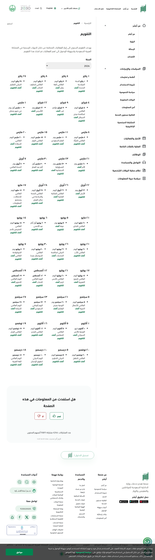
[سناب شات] (12, 517)
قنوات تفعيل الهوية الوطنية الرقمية (80, 506)
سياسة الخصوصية (100, 488)
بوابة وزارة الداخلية (57, 480)
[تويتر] (27, 517)
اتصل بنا (82, 485)
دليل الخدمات (99, 8)
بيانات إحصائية (102, 514)
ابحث (37, 8)
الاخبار (104, 496)
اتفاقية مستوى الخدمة (101, 501)
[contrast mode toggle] (34, 482)
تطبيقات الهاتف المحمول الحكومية (56, 531)
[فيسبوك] (19, 517)
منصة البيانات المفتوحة (58, 503)
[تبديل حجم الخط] (27, 482)
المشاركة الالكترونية (113, 8)
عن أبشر (126, 8)
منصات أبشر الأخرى (70, 8)
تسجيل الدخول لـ (81, 455)
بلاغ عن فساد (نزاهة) (80, 490)
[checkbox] (56, 416)
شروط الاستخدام (101, 492)
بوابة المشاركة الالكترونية (58, 510)
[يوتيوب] (34, 517)
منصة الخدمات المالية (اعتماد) (58, 524)
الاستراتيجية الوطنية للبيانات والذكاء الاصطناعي (56, 494)
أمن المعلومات (101, 517)
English (49, 8)
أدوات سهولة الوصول (102, 508)
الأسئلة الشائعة (79, 495)
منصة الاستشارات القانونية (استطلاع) (56, 517)
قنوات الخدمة (80, 499)
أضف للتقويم (79, 89)
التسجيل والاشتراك (81, 515)
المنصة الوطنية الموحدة (58, 486)
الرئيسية (134, 8)
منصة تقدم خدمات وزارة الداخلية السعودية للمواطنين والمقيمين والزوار (135, 487)
